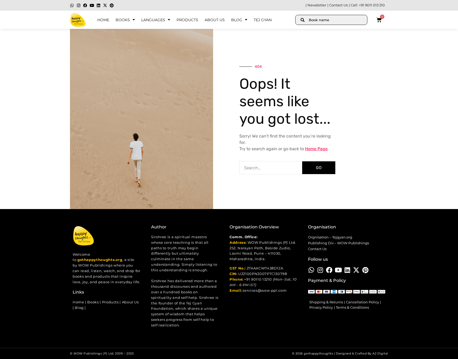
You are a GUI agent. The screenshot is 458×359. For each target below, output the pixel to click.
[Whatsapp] (72, 5)
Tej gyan (263, 19)
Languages (153, 19)
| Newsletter (316, 5)
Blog (236, 19)
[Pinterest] (112, 5)
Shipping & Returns (326, 302)
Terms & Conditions (352, 307)
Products (187, 19)
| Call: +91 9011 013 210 (367, 5)
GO (319, 167)
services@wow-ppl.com (265, 290)
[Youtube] (92, 5)
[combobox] (331, 20)
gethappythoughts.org (99, 260)
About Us (215, 19)
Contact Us (317, 249)
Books (123, 19)
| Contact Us (337, 5)
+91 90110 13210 (258, 279)
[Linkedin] (98, 5)
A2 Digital (380, 353)
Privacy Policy (321, 307)
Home (103, 19)
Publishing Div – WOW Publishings (338, 243)
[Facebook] (85, 5)
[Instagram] (79, 5)
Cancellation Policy (362, 302)
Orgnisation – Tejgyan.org (330, 237)
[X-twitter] (105, 5)
